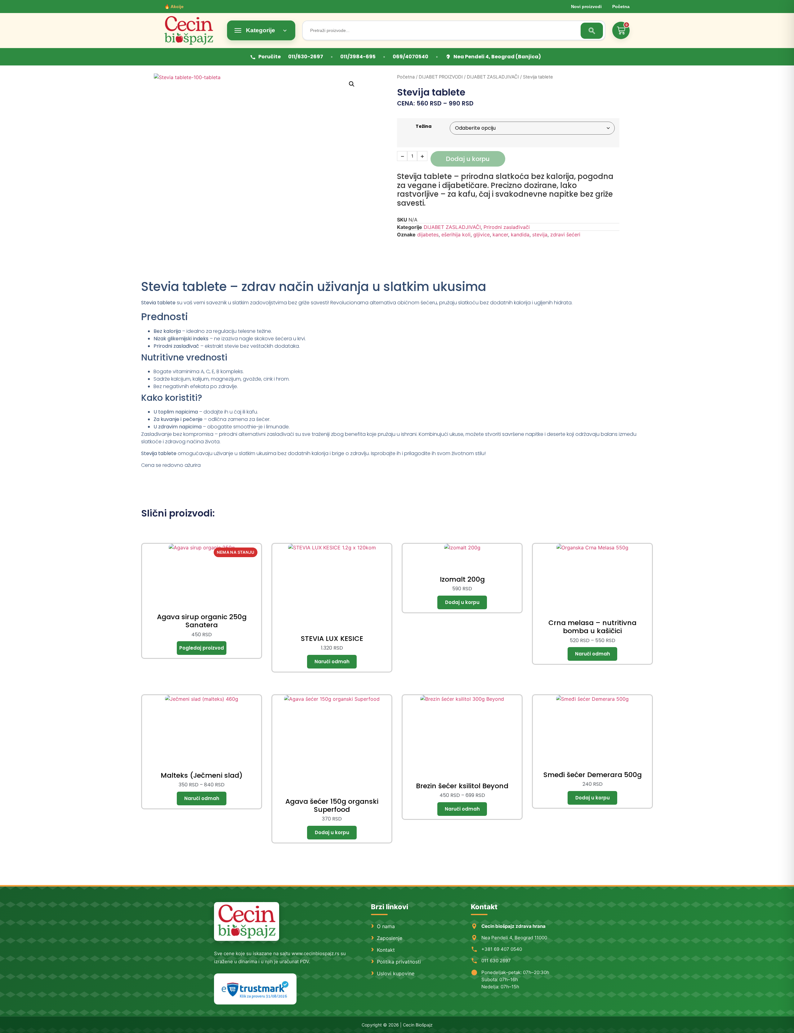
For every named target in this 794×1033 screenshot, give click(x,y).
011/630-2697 (305, 56)
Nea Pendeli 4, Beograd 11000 (514, 938)
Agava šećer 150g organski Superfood (331, 805)
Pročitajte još (201, 648)
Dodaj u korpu (468, 158)
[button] (351, 84)
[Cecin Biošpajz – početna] (192, 30)
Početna (621, 6)
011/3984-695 (358, 56)
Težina (423, 126)
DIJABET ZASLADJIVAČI (493, 77)
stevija (539, 234)
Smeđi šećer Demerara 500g (592, 775)
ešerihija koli (456, 234)
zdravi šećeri (565, 234)
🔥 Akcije (174, 6)
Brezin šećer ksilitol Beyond (462, 786)
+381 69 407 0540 (501, 949)
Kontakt (386, 950)
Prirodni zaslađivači (507, 227)
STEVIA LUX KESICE (332, 638)
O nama (386, 926)
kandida (520, 234)
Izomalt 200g (462, 579)
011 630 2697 (496, 961)
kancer (500, 234)
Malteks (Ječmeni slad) (202, 775)
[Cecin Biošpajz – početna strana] (246, 921)
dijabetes (428, 234)
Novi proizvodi (586, 6)
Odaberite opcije (332, 662)
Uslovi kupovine (395, 973)
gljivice (481, 234)
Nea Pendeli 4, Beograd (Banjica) (497, 56)
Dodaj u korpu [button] (462, 602)
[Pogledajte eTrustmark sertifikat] (255, 989)
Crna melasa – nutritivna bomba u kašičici (592, 627)
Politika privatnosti (399, 962)
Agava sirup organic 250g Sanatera (202, 621)
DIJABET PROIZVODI (441, 77)
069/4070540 (410, 56)
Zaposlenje (389, 938)
